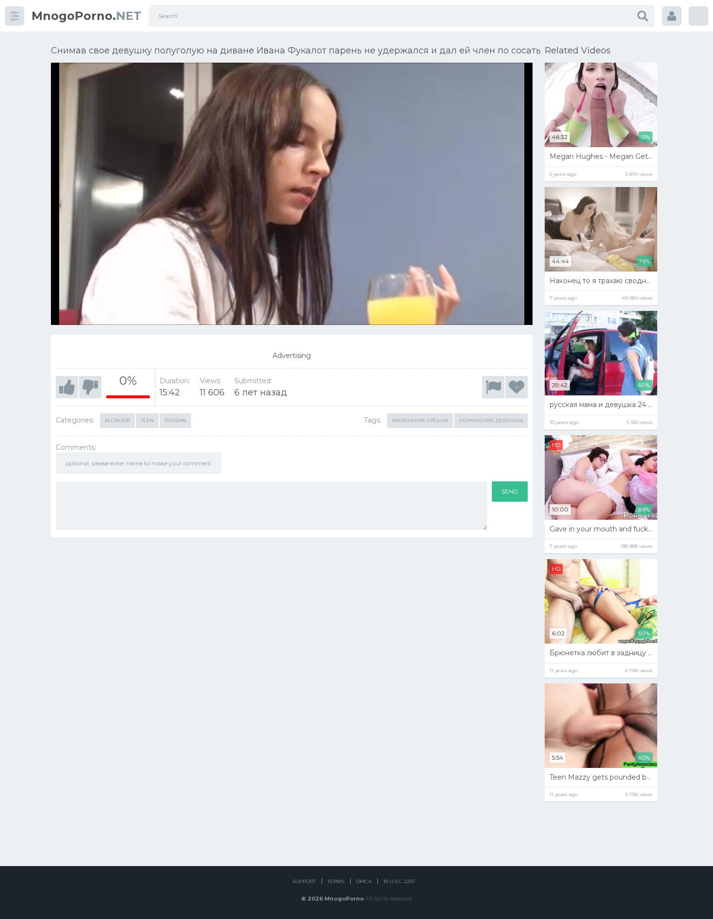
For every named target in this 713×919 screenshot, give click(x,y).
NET (87, 15)
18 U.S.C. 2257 (399, 881)
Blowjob (117, 420)
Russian (175, 420)
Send (510, 491)
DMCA (364, 881)
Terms (335, 881)
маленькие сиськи (420, 420)
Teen (147, 420)
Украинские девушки (491, 420)
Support (304, 881)
